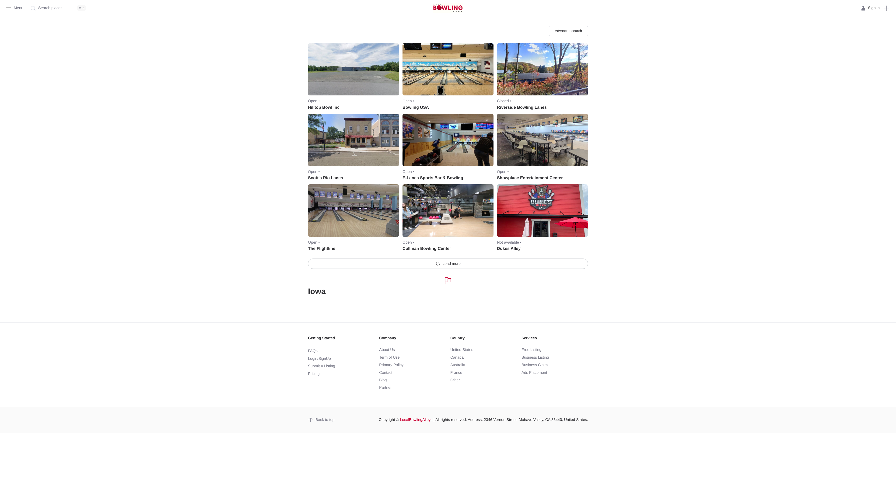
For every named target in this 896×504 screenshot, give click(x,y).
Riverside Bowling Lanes (522, 107)
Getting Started (321, 338)
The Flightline (321, 248)
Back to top (325, 420)
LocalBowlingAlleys (416, 420)
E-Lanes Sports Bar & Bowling (432, 177)
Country (457, 338)
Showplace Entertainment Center (530, 177)
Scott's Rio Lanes (325, 177)
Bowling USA (415, 107)
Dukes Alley (509, 248)
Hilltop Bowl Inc (324, 107)
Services (529, 338)
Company (387, 338)
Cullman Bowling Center (426, 248)
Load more (451, 264)
